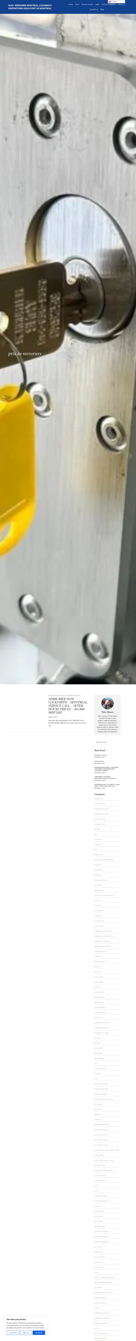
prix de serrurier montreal (103, 1282)
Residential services (101, 1323)
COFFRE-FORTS (99, 926)
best (95, 834)
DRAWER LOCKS (99, 1002)
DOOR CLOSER (98, 977)
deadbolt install (100, 961)
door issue (98, 987)
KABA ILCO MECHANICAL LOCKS (103, 1160)
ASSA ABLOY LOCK (99, 819)
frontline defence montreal (104, 1099)
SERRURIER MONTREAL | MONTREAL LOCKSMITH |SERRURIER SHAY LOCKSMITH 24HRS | (106, 769)
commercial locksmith (102, 941)
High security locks (101, 1129)
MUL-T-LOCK (98, 1247)
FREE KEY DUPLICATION (101, 1084)
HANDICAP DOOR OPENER (101, 1124)
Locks (96, 1185)
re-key (96, 1308)
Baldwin (97, 829)
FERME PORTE (98, 1048)
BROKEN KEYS (98, 870)
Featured (97, 1043)
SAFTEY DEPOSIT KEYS (101, 1333)
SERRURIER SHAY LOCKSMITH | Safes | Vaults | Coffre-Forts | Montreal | (107, 785)
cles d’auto (98, 916)
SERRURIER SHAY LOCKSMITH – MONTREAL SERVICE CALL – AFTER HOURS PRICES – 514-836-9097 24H (68, 706)
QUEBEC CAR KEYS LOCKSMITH (103, 1292)
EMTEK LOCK (98, 1017)
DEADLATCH (98, 966)
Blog (96, 849)
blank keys (98, 839)
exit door (97, 1038)
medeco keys (98, 1221)
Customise (13, 1333)
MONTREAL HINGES (100, 1226)
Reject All (26, 1333)
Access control (99, 804)
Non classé (98, 1252)
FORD (96, 1079)
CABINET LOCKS (99, 890)
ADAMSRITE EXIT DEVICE (101, 809)
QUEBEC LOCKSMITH (100, 1298)
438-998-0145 (98, 798)
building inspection (101, 880)
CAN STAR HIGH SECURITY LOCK (103, 895)
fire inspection (99, 1058)
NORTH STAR (98, 1262)
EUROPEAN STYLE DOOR (101, 1023)
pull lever (97, 1287)
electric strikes (99, 1007)
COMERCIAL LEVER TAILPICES (103, 931)
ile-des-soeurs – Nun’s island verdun (106, 1150)
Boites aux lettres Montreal (104, 860)
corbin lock (98, 956)
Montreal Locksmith (56, 695)
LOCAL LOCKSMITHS (100, 1175)
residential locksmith (101, 1313)
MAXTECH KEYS (99, 1211)
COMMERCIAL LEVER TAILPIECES (103, 936)
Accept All (39, 1333)
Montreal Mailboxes (101, 1242)
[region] (26, 1326)
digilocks (97, 972)
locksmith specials (101, 1201)
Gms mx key (98, 1104)
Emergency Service (100, 755)
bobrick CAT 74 (99, 854)
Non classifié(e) (99, 1257)
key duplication (99, 1165)
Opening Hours (99, 761)
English (114, 1)
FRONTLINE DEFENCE (100, 1094)
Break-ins (97, 865)
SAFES (96, 1328)
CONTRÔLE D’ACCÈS (100, 951)
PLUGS (96, 1272)
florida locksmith (100, 1068)
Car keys (97, 900)
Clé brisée (97, 905)
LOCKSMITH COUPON (100, 1196)
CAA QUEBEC (98, 885)
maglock (97, 1206)
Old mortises (98, 1267)
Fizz (95, 1063)
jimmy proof (98, 1155)
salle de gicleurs (100, 1338)
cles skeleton (99, 921)
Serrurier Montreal (73, 695)
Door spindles (99, 992)
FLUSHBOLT (97, 1073)
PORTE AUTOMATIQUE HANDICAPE (104, 1277)
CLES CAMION (98, 910)
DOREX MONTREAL (99, 997)
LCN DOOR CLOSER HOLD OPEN (103, 1170)
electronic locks (100, 1012)
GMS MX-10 (97, 1109)
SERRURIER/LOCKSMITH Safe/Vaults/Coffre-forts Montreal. (105, 777)
